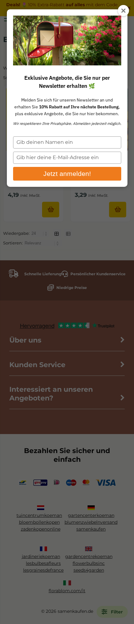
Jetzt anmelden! (67, 173)
